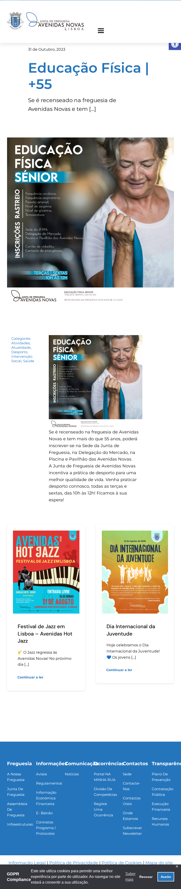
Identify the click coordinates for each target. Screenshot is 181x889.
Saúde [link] (28, 361)
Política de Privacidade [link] (73, 862)
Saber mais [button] (130, 876)
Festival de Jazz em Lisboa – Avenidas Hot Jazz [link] (45, 633)
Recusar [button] (145, 877)
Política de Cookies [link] (122, 862)
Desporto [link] (19, 352)
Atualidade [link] (21, 347)
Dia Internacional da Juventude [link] (131, 630)
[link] (175, 44)
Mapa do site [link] (159, 862)
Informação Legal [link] (27, 862)
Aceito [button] (166, 877)
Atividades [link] (20, 343)
